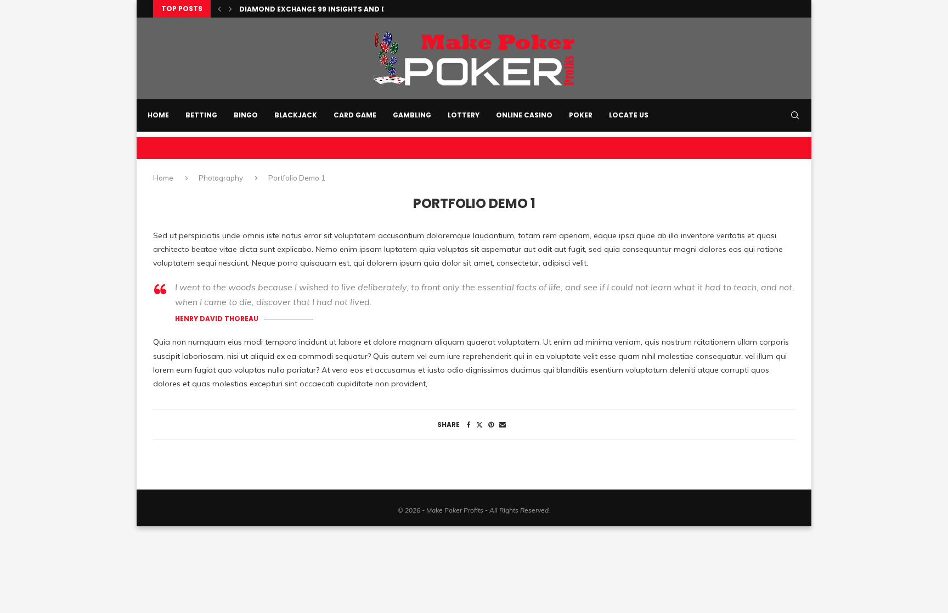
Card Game (355, 115)
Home (158, 115)
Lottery (463, 115)
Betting (201, 115)
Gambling (412, 115)
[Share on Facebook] (469, 424)
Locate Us (628, 115)
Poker (580, 115)
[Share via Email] (502, 424)
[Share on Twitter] (479, 424)
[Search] (794, 115)
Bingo (246, 115)
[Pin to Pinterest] (491, 424)
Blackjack (295, 115)
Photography (221, 177)
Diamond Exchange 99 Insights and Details (324, 9)
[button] (219, 9)
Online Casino (524, 115)
